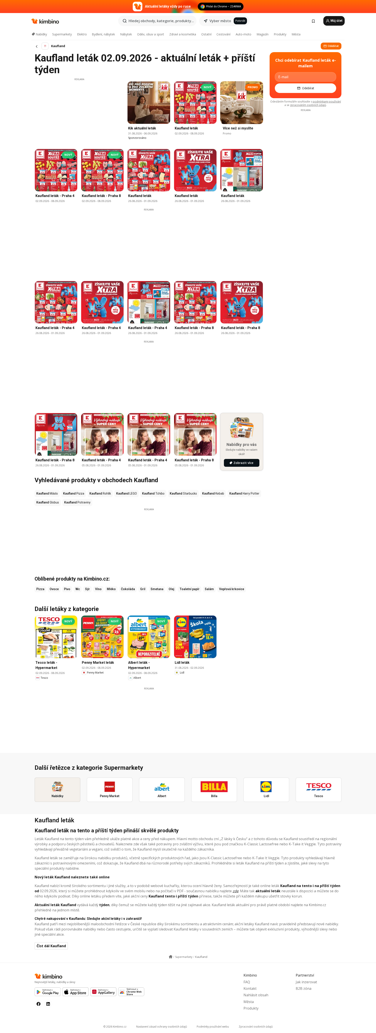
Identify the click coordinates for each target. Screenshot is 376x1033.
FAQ (246, 982)
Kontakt (250, 988)
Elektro (82, 34)
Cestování (223, 34)
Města (296, 34)
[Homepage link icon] (170, 957)
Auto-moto (243, 34)
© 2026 (114, 1026)
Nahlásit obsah (255, 995)
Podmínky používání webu (213, 1026)
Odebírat (333, 46)
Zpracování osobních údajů (256, 1026)
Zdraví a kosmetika (182, 34)
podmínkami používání (327, 101)
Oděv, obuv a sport (150, 34)
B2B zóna (303, 988)
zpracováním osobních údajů (308, 105)
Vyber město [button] (220, 20)
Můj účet (336, 20)
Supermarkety (62, 34)
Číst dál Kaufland (51, 946)
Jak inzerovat (306, 982)
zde (235, 891)
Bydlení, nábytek (103, 34)
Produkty (280, 34)
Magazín (263, 34)
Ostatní (206, 34)
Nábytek (126, 34)
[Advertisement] (79, 111)
